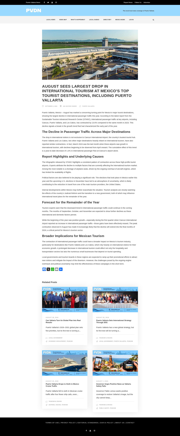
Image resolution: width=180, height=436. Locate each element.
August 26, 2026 (102, 317)
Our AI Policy (106, 423)
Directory (107, 19)
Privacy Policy (68, 423)
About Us (120, 423)
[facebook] (44, 2)
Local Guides (94, 19)
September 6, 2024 (51, 106)
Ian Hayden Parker (70, 106)
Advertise (147, 2)
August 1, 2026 (102, 381)
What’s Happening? (78, 19)
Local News (50, 19)
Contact (130, 423)
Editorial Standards (88, 423)
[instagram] (56, 2)
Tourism (70, 341)
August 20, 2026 (52, 381)
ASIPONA (52, 405)
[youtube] (52, 2)
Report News (128, 2)
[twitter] (48, 2)
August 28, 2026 (52, 317)
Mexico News (120, 19)
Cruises (58, 405)
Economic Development (57, 341)
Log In (131, 19)
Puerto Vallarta (88, 106)
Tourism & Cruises (105, 338)
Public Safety (104, 408)
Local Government (55, 338)
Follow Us (138, 2)
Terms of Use (53, 423)
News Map (63, 19)
